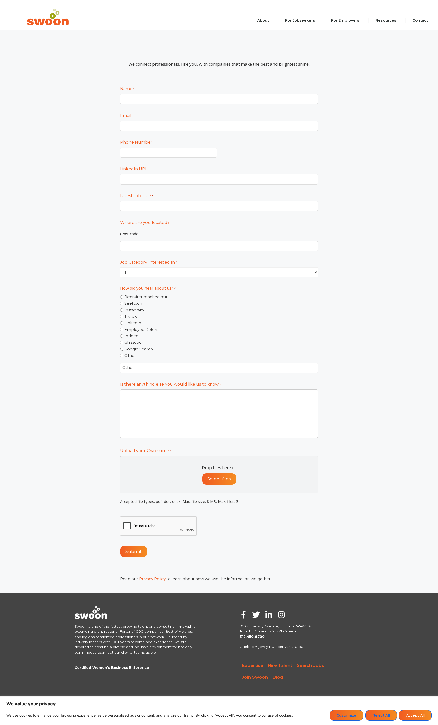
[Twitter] (256, 615)
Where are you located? (146, 222)
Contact (420, 20)
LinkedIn (132, 322)
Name (127, 88)
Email (126, 115)
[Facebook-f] (243, 615)
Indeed (131, 335)
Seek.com (134, 303)
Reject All (381, 715)
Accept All (415, 715)
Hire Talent (280, 665)
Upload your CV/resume (145, 450)
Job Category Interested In (148, 262)
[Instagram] (281, 615)
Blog (277, 677)
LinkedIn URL (134, 169)
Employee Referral (142, 329)
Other (130, 355)
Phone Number (136, 142)
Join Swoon (255, 677)
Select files (219, 478)
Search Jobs (310, 665)
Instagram (134, 309)
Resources (385, 20)
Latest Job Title (136, 195)
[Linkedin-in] (268, 615)
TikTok (130, 316)
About (263, 20)
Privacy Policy (152, 578)
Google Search (138, 349)
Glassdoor (133, 342)
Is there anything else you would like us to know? (170, 384)
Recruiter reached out (145, 296)
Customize (346, 715)
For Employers (345, 20)
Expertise (252, 665)
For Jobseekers (300, 20)
